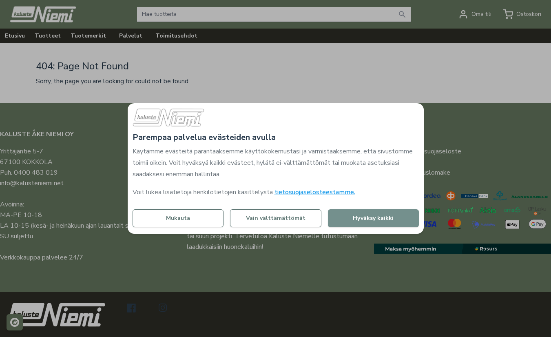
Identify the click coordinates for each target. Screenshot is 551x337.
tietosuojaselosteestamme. (314, 192)
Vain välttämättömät (275, 218)
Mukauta (178, 218)
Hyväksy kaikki (373, 218)
